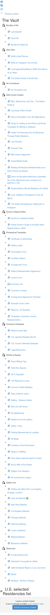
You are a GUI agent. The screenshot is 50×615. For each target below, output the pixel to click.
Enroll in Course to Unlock (25, 607)
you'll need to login (36, 603)
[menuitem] (1, 6)
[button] (1, 2)
